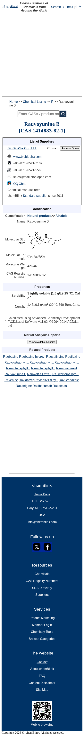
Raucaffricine (55, 356)
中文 (78, 7)
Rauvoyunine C (15, 374)
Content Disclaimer (42, 683)
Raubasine (10, 356)
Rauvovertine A (66, 368)
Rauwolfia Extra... (39, 374)
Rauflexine (72, 356)
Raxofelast (60, 386)
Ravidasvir (26, 380)
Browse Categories (42, 638)
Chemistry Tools (42, 631)
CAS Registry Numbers (42, 581)
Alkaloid (61, 215)
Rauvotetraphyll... (16, 362)
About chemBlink (42, 668)
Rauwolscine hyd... (65, 374)
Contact (42, 662)
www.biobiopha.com (27, 156)
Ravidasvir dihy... (46, 380)
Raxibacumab (42, 386)
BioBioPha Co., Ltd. (22, 148)
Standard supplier (35, 195)
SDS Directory (42, 588)
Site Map (42, 689)
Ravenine (11, 380)
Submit (68, 7)
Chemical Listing (34, 101)
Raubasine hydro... (32, 356)
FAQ (42, 675)
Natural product (39, 215)
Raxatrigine (24, 386)
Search (56, 7)
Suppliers (42, 594)
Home (13, 101)
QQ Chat (19, 183)
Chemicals (42, 573)
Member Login (42, 625)
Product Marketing (42, 618)
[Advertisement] (42, 54)
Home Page (42, 494)
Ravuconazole (69, 380)
